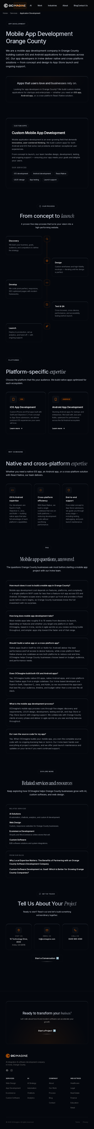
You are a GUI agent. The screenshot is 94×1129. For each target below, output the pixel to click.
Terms (77, 1122)
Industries (52, 5)
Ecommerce (10, 1093)
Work (40, 5)
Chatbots (31, 1093)
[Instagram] (11, 1070)
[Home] (17, 1056)
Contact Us (83, 5)
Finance (73, 1098)
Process (52, 1093)
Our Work (53, 1088)
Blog (76, 5)
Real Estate (74, 1093)
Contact (52, 1103)
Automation (31, 1088)
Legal (72, 1088)
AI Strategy (31, 1083)
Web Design (11, 1083)
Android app (27, 95)
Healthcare (74, 1083)
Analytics (31, 1098)
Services (20, 5)
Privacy (85, 1122)
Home (5, 13)
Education (74, 1103)
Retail (72, 1108)
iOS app (77, 92)
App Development (13, 1088)
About (65, 5)
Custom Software (13, 1098)
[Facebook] (7, 1070)
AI (31, 5)
